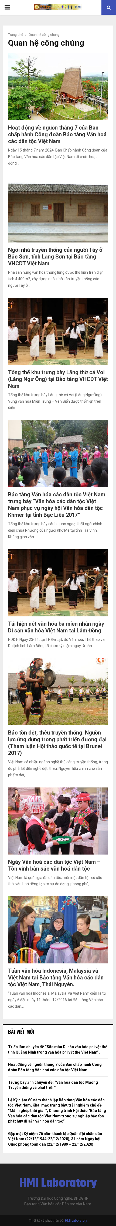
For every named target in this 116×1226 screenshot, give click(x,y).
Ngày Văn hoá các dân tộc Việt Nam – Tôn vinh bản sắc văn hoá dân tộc (54, 865)
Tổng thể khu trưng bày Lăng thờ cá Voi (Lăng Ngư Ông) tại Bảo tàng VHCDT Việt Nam (58, 379)
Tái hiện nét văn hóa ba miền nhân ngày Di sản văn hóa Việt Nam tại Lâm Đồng (56, 627)
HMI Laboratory (58, 1183)
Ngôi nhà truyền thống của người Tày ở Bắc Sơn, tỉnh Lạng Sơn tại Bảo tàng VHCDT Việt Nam (55, 257)
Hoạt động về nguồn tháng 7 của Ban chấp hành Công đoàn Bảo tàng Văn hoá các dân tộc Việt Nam (57, 134)
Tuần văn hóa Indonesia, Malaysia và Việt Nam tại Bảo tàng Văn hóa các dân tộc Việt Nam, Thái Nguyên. (56, 977)
